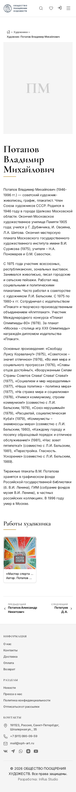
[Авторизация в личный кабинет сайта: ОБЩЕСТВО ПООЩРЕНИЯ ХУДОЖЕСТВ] (59, 8)
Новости (9, 687)
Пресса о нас (12, 694)
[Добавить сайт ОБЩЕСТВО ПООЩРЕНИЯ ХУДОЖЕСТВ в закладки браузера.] (51, 8)
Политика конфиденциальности (26, 700)
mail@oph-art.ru (22, 743)
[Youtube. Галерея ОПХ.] (36, 751)
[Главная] (8, 32)
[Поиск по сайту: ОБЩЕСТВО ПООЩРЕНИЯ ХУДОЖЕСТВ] (41, 8)
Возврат (9, 669)
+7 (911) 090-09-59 (23, 736)
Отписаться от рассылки (21, 706)
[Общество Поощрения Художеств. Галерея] (5, 751)
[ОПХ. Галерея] (13, 751)
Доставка (10, 656)
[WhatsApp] (21, 751)
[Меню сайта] (68, 8)
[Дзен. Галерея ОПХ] (28, 751)
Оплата (8, 663)
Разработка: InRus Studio (38, 779)
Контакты (10, 650)
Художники (21, 32)
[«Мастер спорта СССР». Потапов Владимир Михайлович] (20, 553)
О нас (7, 644)
